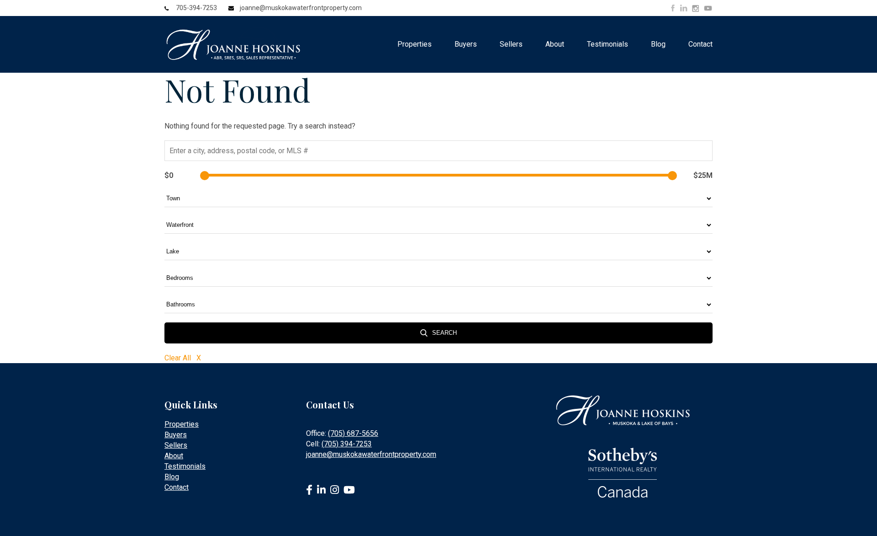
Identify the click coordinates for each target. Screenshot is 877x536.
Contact (700, 44)
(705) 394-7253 (347, 444)
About (554, 44)
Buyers (465, 44)
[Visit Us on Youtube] (708, 9)
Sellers (511, 44)
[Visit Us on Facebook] (673, 8)
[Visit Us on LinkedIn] (683, 8)
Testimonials (607, 44)
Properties (414, 44)
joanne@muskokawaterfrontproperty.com (301, 7)
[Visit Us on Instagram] (695, 8)
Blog (658, 44)
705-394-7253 (196, 7)
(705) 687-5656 (353, 433)
